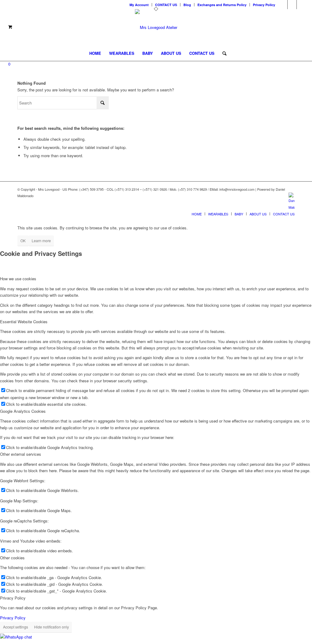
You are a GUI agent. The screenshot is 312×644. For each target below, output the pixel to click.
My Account (139, 4)
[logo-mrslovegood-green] (156, 27)
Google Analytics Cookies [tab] (23, 411)
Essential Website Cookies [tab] (24, 321)
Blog (187, 4)
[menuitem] (139, 4)
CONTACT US (166, 4)
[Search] (222, 53)
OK (23, 240)
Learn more (41, 240)
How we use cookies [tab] (18, 278)
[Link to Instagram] (292, 4)
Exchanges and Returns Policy (221, 4)
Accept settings (15, 626)
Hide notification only (51, 626)
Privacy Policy (264, 4)
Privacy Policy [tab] (13, 598)
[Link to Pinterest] (282, 4)
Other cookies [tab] (12, 558)
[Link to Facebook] (301, 4)
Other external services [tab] (20, 454)
